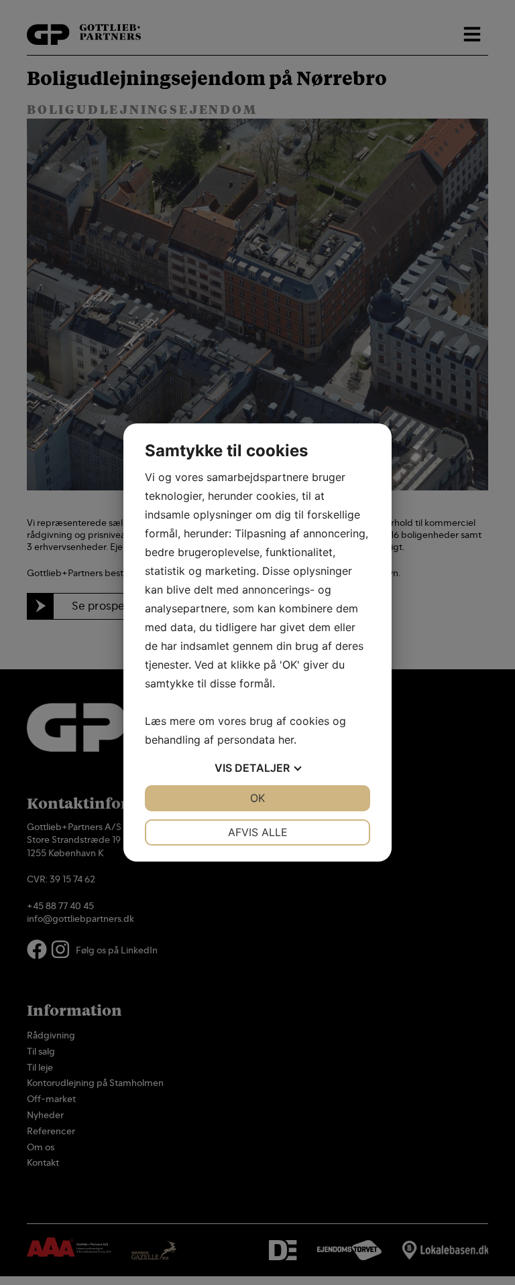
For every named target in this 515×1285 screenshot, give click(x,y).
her (286, 739)
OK (257, 798)
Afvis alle (258, 832)
